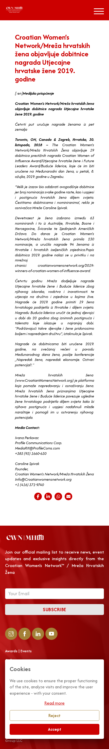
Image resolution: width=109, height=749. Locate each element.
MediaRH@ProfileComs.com (37, 448)
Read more (54, 703)
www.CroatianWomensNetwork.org (44, 380)
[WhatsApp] (58, 496)
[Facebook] (38, 496)
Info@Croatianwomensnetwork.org (43, 479)
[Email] (68, 496)
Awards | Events (18, 651)
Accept (54, 729)
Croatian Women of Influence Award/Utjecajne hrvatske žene (54, 158)
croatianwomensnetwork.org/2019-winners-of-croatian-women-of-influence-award (54, 268)
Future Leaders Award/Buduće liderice (54, 163)
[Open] (99, 11)
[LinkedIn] (48, 496)
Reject (54, 715)
